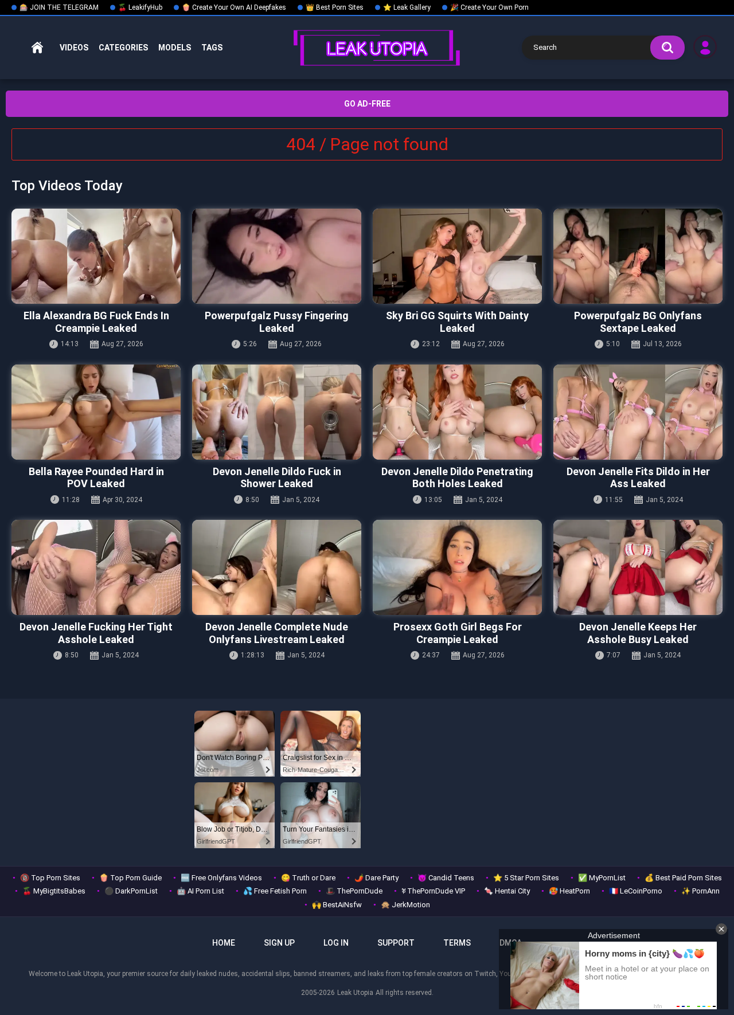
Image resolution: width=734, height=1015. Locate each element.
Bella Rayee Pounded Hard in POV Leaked (96, 477)
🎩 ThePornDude (354, 891)
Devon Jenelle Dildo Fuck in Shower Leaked (277, 477)
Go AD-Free (367, 103)
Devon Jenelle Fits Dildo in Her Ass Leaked (638, 477)
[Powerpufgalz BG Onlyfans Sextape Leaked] (638, 256)
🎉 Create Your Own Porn (489, 7)
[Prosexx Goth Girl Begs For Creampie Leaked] (457, 567)
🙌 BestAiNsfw (337, 904)
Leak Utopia (355, 993)
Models (174, 47)
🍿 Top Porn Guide (130, 877)
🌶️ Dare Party (376, 877)
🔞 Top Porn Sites (50, 877)
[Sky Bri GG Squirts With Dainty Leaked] (457, 256)
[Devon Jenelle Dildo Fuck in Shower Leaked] (276, 412)
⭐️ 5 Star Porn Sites (526, 877)
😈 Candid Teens (445, 877)
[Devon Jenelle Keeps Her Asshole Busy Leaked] (638, 567)
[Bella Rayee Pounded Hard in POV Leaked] (96, 412)
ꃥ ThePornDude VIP (433, 891)
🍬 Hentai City (507, 891)
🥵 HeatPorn (569, 891)
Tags (211, 47)
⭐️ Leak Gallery (407, 7)
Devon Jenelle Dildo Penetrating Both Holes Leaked (457, 477)
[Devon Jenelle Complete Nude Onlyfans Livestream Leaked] (276, 567)
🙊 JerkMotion (405, 904)
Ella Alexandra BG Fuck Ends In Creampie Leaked (96, 321)
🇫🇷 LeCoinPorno (635, 891)
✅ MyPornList (602, 877)
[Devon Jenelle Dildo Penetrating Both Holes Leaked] (457, 412)
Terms (457, 942)
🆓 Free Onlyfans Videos (221, 877)
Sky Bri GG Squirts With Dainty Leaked (457, 321)
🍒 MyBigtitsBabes (53, 891)
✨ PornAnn (700, 891)
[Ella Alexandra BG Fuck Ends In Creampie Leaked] (96, 256)
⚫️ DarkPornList (131, 891)
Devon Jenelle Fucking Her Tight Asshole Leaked (96, 633)
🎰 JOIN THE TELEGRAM (59, 7)
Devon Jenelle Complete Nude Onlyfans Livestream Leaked (276, 633)
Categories (123, 47)
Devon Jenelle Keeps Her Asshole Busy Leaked (638, 633)
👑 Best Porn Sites (335, 7)
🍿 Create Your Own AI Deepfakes (234, 7)
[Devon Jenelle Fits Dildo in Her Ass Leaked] (638, 412)
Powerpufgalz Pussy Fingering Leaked (277, 321)
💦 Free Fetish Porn (275, 891)
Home (37, 47)
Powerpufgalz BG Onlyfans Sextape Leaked (638, 321)
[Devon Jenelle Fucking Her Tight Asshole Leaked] (96, 567)
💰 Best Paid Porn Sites (683, 877)
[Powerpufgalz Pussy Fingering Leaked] (276, 256)
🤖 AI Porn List (200, 891)
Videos (74, 47)
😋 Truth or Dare (308, 877)
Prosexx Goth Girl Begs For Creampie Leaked (457, 633)
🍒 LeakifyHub (140, 7)
